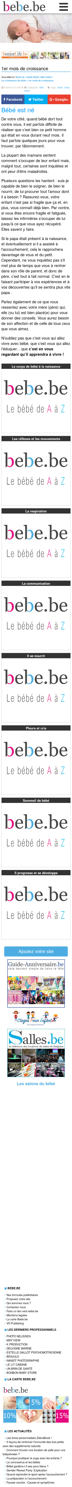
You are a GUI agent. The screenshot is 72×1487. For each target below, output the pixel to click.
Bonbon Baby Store (22, 1372)
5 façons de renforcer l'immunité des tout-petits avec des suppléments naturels (33, 1444)
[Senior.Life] (36, 58)
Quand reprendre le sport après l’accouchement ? (37, 1474)
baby (67, 87)
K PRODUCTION (17, 1344)
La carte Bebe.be (17, 1319)
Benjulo (13, 1356)
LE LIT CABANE (17, 1364)
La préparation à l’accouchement (26, 1478)
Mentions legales (17, 1315)
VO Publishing (15, 1323)
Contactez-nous (16, 1307)
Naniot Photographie (23, 1360)
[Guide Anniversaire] (36, 1006)
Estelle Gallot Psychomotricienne (34, 1352)
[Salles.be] (36, 1076)
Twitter (37, 99)
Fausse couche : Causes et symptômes (30, 1482)
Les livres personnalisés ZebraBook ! (29, 1438)
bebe (60, 87)
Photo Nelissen (19, 1336)
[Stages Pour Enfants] (36, 1025)
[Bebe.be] (23, 10)
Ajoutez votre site (36, 951)
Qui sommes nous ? (19, 1303)
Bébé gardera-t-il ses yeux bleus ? (27, 1466)
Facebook (13, 99)
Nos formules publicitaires (22, 1295)
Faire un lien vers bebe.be (22, 1311)
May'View (13, 1340)
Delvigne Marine (19, 1348)
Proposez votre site (18, 1299)
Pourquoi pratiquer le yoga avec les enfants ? (34, 1458)
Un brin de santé (19, 1368)
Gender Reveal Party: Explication (27, 1470)
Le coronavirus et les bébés (23, 1462)
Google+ (61, 99)
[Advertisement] (36, 1149)
